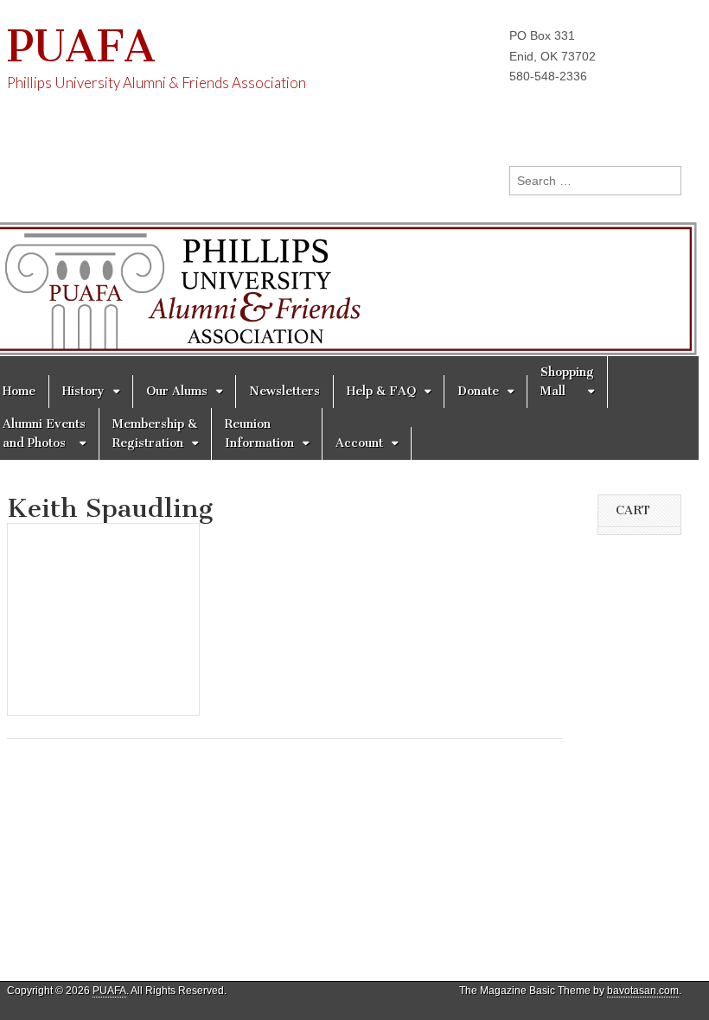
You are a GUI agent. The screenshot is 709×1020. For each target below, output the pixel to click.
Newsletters (284, 391)
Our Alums (177, 391)
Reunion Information (259, 433)
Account (359, 443)
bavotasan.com (643, 991)
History (83, 391)
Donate (478, 391)
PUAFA (81, 46)
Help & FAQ (381, 391)
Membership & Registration (154, 433)
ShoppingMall (567, 381)
